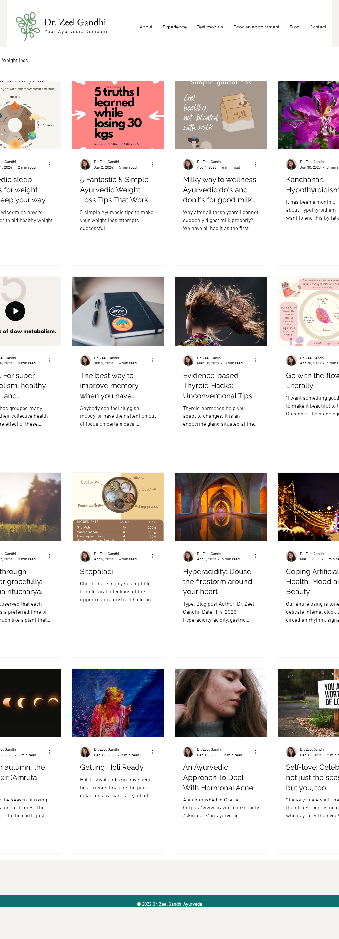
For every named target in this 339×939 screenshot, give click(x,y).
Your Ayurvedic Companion (79, 32)
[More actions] (52, 164)
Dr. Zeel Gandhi (76, 21)
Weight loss (15, 60)
